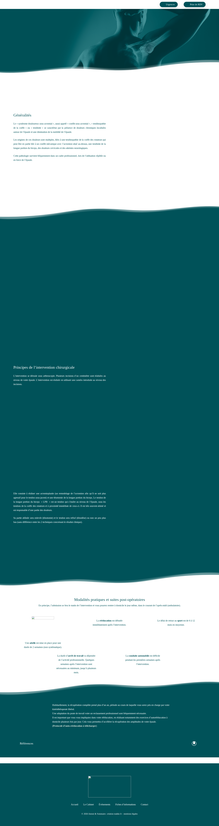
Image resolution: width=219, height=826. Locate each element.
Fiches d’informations (125, 804)
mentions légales (131, 814)
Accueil (74, 804)
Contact (144, 804)
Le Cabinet (88, 804)
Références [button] (26, 743)
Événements (104, 804)
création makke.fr (114, 814)
